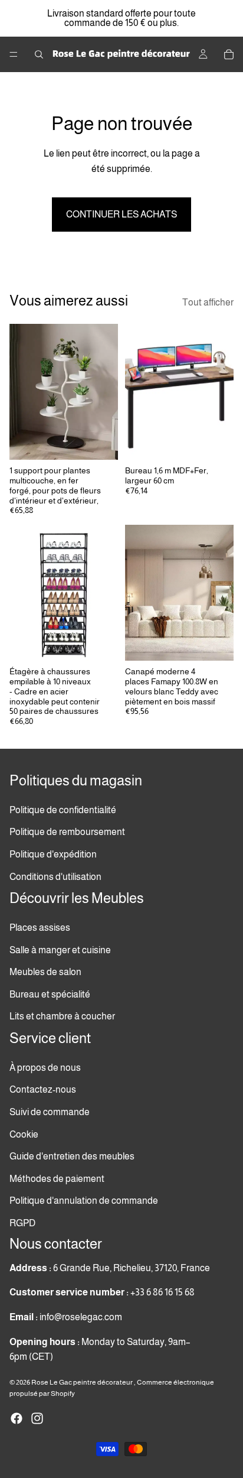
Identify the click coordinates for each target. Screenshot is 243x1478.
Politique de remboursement (67, 832)
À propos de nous (45, 1068)
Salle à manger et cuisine (60, 949)
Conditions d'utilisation (55, 876)
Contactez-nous (42, 1089)
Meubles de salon (45, 972)
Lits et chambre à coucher (62, 1016)
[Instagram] (37, 1418)
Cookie (23, 1134)
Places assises (39, 927)
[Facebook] (16, 1418)
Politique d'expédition (53, 854)
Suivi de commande (49, 1112)
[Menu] (13, 54)
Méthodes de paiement (56, 1178)
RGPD (22, 1223)
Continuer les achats (121, 214)
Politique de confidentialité (62, 810)
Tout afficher (208, 302)
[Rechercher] (39, 54)
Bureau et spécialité (49, 994)
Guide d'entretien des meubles (71, 1156)
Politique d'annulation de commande (83, 1201)
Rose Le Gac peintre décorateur (82, 1382)
